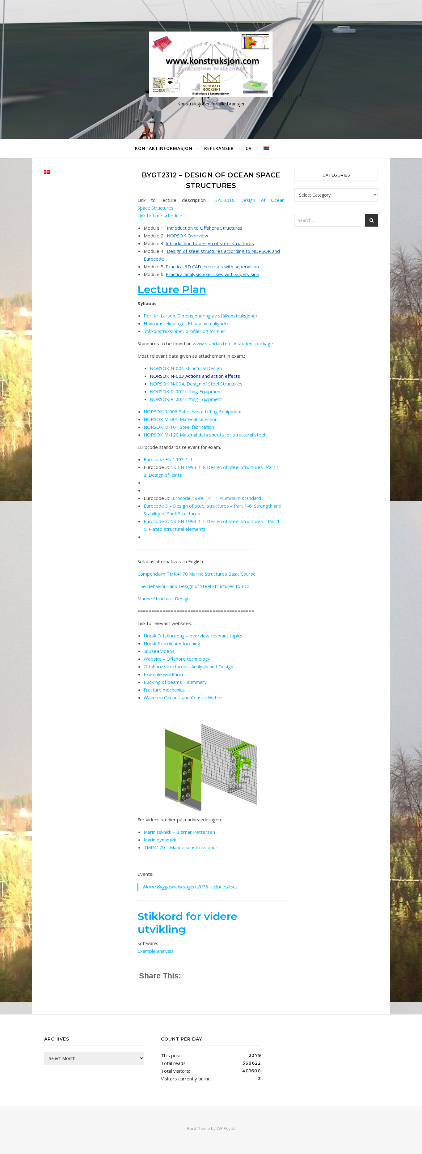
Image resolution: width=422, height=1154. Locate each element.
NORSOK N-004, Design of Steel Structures (196, 384)
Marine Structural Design (163, 598)
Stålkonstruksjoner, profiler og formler (184, 331)
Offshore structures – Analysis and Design (188, 666)
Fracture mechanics (164, 690)
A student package (253, 343)
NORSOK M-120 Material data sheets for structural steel (204, 435)
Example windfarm (163, 674)
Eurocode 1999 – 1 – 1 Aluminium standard (215, 498)
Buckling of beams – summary (175, 682)
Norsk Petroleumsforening (172, 643)
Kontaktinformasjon (163, 148)
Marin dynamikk (160, 840)
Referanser (219, 148)
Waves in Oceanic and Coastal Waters (184, 697)
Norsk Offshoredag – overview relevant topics (193, 635)
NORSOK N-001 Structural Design (186, 368)
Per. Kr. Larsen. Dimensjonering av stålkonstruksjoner (201, 316)
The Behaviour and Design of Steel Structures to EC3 (193, 586)
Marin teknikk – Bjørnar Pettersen (179, 832)
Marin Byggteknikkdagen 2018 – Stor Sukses (190, 886)
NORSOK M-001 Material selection (180, 419)
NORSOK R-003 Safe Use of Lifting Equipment (193, 411)
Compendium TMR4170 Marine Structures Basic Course (196, 574)
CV (249, 148)
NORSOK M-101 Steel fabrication (179, 427)
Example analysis (155, 951)
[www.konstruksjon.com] (211, 64)
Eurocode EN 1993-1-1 (168, 459)
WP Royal (225, 1128)
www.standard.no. (212, 343)
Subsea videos (159, 651)
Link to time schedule (159, 215)
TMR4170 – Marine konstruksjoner (180, 847)
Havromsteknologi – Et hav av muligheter (187, 323)
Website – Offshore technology (177, 659)
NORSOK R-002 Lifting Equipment (186, 391)
